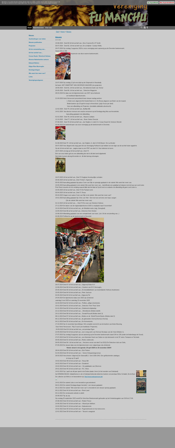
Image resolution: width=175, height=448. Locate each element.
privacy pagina (47, 3)
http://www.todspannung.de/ (93, 376)
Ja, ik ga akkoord (152, 2)
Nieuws (68, 32)
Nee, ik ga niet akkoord (167, 2)
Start (57, 32)
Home (63, 32)
